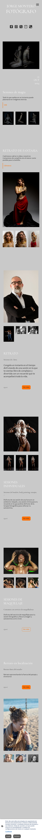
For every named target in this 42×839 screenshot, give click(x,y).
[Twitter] (21, 26)
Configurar (8, 831)
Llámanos (7, 166)
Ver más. (26, 387)
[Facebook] (11, 26)
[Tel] (30, 26)
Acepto (8, 836)
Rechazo (17, 836)
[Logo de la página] (21, 16)
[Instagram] (16, 26)
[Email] (25, 26)
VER (5, 105)
